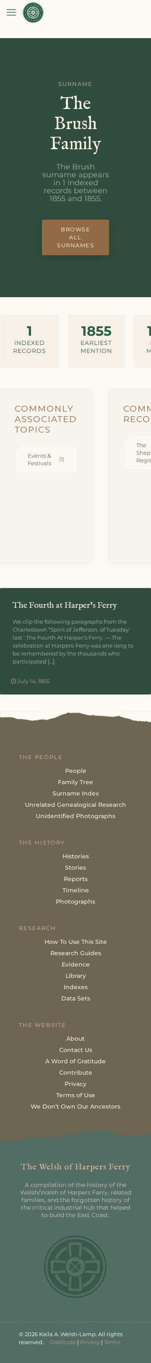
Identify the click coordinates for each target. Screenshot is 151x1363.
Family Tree (75, 782)
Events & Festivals (46, 459)
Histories (75, 856)
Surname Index (75, 793)
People (75, 771)
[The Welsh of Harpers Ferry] (33, 12)
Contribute (75, 1072)
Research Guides (75, 953)
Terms (112, 1342)
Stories (75, 867)
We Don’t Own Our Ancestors (75, 1106)
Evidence (76, 964)
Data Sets (75, 998)
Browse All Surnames (75, 237)
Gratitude (63, 1342)
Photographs (75, 901)
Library (75, 975)
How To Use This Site (75, 942)
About (75, 1038)
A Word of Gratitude (75, 1061)
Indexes (76, 987)
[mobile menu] (11, 12)
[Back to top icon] (134, 1346)
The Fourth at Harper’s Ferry (65, 605)
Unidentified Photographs (75, 816)
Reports (76, 879)
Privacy (75, 1084)
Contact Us (75, 1050)
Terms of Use (75, 1095)
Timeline (75, 890)
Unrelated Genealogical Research (75, 804)
